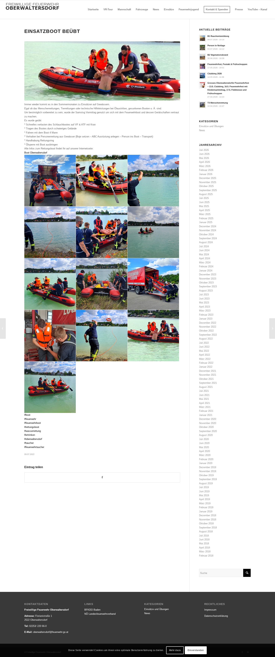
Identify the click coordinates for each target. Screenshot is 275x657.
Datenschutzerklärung (216, 616)
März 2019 (204, 503)
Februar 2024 (206, 266)
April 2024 (204, 258)
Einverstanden (196, 650)
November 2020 (207, 423)
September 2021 (208, 382)
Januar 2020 (205, 463)
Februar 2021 (206, 411)
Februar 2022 (206, 362)
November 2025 (207, 182)
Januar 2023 (205, 318)
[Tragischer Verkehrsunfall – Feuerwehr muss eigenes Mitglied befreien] (272, 328)
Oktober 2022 (206, 330)
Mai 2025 (204, 206)
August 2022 (206, 338)
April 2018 (204, 547)
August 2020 (206, 435)
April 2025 (204, 210)
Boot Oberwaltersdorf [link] (35, 152)
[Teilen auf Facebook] (102, 477)
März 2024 (204, 262)
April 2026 (204, 162)
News (202, 130)
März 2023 (204, 310)
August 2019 (206, 483)
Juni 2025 (204, 202)
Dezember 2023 (207, 274)
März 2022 (204, 359)
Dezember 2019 (207, 467)
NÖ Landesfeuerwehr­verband (100, 613)
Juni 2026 (204, 154)
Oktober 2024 (206, 234)
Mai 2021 (204, 399)
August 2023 (206, 290)
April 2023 (204, 306)
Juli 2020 (204, 439)
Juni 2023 (204, 298)
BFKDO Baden (92, 609)
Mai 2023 (204, 302)
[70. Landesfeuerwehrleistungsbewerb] (3, 328)
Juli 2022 (204, 342)
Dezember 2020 (207, 419)
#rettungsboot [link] (31, 427)
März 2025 (204, 214)
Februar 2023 (206, 314)
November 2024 (207, 230)
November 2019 (207, 471)
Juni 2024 (204, 250)
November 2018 (207, 519)
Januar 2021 (205, 415)
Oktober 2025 (206, 186)
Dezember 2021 (207, 370)
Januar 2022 (205, 366)
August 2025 (206, 194)
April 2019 (204, 499)
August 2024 (206, 242)
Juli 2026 (204, 150)
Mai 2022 (204, 350)
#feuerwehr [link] (30, 419)
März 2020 (204, 455)
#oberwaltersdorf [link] (33, 439)
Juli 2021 (204, 391)
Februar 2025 (206, 218)
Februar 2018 (206, 555)
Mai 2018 (204, 543)
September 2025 (208, 190)
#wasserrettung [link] (32, 431)
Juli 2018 (204, 535)
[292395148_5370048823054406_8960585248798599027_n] (102, 71)
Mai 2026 (204, 158)
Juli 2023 (204, 294)
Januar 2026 (205, 174)
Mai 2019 (204, 495)
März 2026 (204, 166)
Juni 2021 (204, 395)
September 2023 (208, 286)
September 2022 (208, 334)
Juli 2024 (204, 246)
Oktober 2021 (206, 379)
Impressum (210, 609)
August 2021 (206, 387)
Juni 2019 (204, 491)
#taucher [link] (29, 443)
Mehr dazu (175, 650)
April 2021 (204, 403)
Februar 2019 (206, 507)
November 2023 (207, 278)
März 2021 (204, 407)
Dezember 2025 (207, 178)
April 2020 (204, 451)
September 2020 (208, 431)
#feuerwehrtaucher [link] (34, 447)
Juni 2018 (204, 539)
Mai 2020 (204, 447)
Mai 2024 (204, 254)
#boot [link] (27, 414)
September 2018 (208, 527)
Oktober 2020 (206, 427)
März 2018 (204, 551)
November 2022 (207, 326)
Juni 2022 (204, 346)
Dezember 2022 (207, 322)
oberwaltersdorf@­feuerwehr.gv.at (50, 632)
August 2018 (206, 531)
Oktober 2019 (206, 475)
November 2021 (207, 374)
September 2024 (208, 238)
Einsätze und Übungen (211, 126)
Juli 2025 (204, 198)
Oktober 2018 (206, 523)
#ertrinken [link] (29, 435)
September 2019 (208, 479)
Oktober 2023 (206, 282)
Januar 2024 (205, 270)
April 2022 (204, 354)
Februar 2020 (206, 459)
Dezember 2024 (207, 226)
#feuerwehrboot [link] (32, 423)
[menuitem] (93, 9)
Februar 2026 (206, 170)
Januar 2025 (205, 222)
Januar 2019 (205, 511)
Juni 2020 (204, 443)
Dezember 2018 (207, 515)
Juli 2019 (204, 487)
